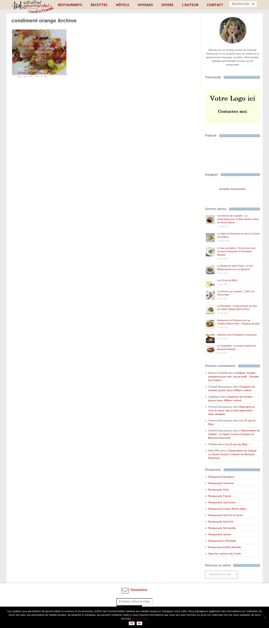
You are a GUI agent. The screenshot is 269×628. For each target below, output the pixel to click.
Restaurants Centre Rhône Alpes (227, 508)
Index (53, 72)
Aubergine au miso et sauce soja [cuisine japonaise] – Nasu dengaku (231, 410)
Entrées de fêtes (27, 72)
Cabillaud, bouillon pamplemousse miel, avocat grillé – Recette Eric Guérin (233, 376)
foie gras (44, 72)
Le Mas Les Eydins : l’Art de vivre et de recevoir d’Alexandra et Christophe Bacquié (236, 251)
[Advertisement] (234, 153)
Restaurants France (219, 495)
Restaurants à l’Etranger (222, 540)
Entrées (47, 68)
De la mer (35, 68)
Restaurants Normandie (222, 528)
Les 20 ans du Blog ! (227, 280)
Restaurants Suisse (219, 534)
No (139, 623)
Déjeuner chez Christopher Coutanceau (237, 335)
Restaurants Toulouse (220, 483)
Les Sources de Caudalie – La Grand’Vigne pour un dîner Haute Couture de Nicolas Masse (238, 219)
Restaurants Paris (218, 489)
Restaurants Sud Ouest (221, 502)
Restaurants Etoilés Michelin (224, 547)
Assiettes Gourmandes (232, 188)
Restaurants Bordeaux (221, 476)
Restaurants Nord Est (220, 521)
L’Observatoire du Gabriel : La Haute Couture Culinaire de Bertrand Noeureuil (234, 434)
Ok (131, 623)
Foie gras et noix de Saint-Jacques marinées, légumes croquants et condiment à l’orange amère (39, 54)
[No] (264, 617)
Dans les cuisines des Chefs (224, 553)
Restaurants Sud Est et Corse (225, 515)
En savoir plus (140, 618)
